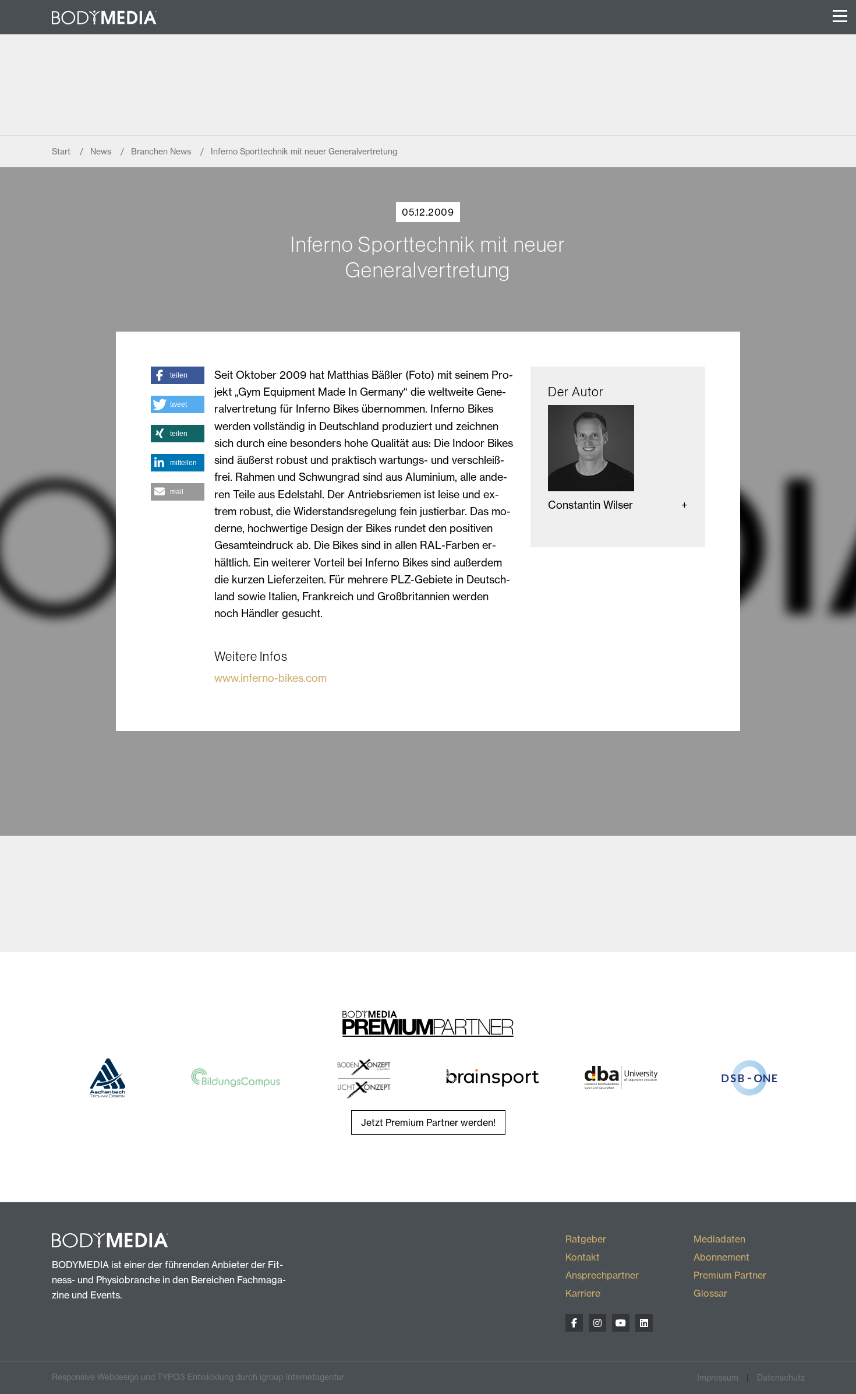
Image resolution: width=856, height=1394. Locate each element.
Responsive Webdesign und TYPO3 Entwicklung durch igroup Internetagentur (198, 1377)
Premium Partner (730, 1275)
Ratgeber (585, 1239)
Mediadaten (719, 1239)
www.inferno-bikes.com (270, 678)
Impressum (717, 1377)
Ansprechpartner (602, 1275)
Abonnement (721, 1257)
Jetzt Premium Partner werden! (428, 1122)
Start (62, 151)
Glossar (710, 1293)
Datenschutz (781, 1377)
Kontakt (582, 1257)
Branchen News (162, 151)
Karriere (582, 1293)
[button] (177, 375)
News (102, 151)
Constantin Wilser (590, 505)
